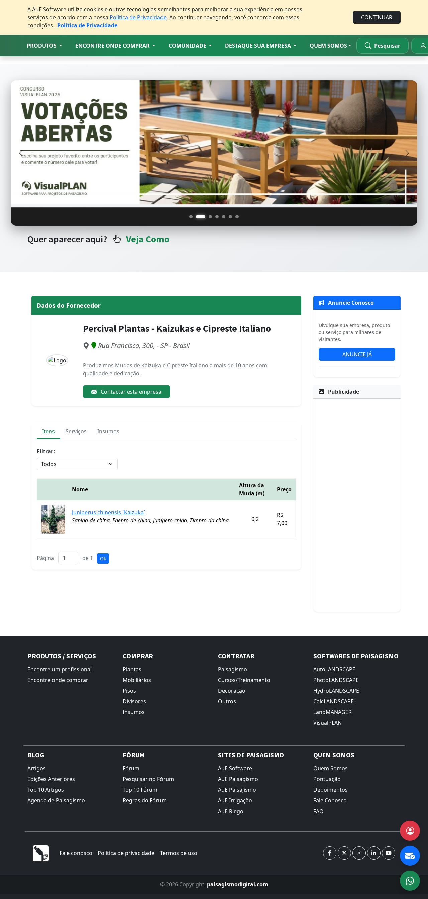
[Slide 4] (217, 216)
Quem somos (328, 45)
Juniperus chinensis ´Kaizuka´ (108, 512)
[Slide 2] (200, 216)
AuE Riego (230, 811)
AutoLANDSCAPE (334, 669)
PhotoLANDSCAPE (336, 680)
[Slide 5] (223, 216)
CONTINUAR (376, 17)
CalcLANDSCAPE (333, 701)
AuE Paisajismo (237, 789)
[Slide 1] (191, 216)
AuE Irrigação (235, 800)
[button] (44, 45)
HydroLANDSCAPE (336, 690)
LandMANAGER (332, 712)
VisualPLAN (327, 722)
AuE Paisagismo (238, 779)
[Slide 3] (210, 216)
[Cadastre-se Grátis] (410, 831)
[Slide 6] (230, 216)
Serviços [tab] (76, 431)
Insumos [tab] (108, 431)
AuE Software (235, 768)
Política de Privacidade (138, 17)
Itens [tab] (48, 431)
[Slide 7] (237, 216)
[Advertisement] (357, 504)
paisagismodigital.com (237, 884)
